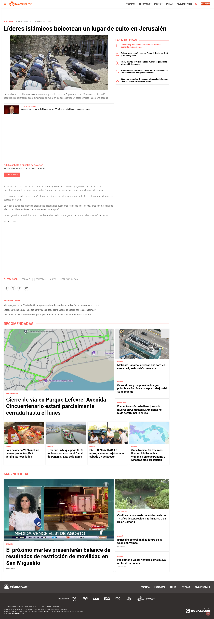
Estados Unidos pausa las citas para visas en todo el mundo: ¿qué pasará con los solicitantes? (50, 310)
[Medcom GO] (63, 600)
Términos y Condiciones (13, 606)
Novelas (169, 4)
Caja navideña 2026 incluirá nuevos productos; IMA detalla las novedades (22, 453)
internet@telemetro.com (16, 613)
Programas (144, 4)
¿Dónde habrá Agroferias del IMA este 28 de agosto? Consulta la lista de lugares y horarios (144, 71)
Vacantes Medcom (53, 606)
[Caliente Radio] (128, 600)
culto (53, 279)
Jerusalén (26, 279)
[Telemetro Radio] (139, 600)
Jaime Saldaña (121, 567)
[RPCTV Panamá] (74, 600)
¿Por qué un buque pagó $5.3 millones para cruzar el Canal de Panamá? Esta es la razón (65, 453)
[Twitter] (13, 288)
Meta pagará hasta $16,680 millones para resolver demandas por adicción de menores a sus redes (52, 305)
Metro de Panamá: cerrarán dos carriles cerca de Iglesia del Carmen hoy (141, 367)
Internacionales (23, 22)
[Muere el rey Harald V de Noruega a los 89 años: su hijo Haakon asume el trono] (11, 113)
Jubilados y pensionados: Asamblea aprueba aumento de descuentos (141, 45)
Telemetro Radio (184, 4)
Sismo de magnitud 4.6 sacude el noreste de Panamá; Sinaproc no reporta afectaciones (145, 80)
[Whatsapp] (20, 288)
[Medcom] (150, 600)
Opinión (157, 4)
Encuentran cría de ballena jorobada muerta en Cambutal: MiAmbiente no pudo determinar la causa (139, 410)
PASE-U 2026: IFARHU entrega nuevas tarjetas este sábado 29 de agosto (106, 453)
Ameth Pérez (10, 568)
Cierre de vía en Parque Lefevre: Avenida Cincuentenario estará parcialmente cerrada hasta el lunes (56, 406)
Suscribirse (12, 175)
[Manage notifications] (208, 614)
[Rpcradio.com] (117, 600)
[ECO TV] (107, 600)
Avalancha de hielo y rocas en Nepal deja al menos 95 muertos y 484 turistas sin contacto (47, 314)
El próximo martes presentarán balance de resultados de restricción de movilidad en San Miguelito (58, 556)
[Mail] (26, 288)
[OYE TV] (85, 600)
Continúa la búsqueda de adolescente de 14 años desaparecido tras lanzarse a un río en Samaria (141, 518)
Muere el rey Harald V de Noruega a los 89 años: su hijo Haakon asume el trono (55, 109)
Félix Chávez (121, 546)
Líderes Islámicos (69, 279)
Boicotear (41, 279)
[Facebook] (6, 288)
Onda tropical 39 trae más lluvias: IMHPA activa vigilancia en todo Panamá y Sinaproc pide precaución (148, 455)
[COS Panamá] (96, 600)
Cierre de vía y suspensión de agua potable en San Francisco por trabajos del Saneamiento (142, 388)
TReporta (130, 4)
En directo (205, 4)
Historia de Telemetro (34, 606)
